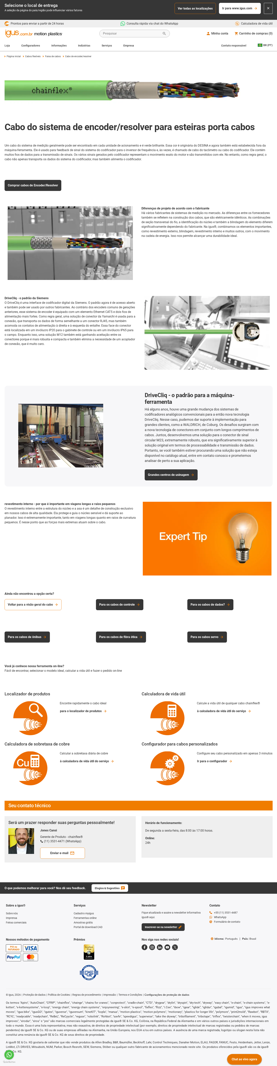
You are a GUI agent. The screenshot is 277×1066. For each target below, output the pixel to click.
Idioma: (226, 938)
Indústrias (84, 45)
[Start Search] (164, 33)
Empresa (128, 45)
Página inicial (14, 56)
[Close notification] (268, 8)
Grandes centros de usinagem (168, 475)
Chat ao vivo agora (244, 1059)
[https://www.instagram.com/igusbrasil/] (152, 947)
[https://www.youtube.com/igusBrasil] (167, 947)
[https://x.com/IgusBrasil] (175, 947)
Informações (59, 45)
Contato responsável (233, 45)
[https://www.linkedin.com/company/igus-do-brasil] (160, 947)
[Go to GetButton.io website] (9, 1062)
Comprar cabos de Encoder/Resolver (33, 185)
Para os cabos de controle (117, 604)
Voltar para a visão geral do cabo (30, 604)
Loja (7, 45)
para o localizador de (81, 711)
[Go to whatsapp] (9, 1055)
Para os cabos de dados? (208, 604)
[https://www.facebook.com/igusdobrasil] (144, 947)
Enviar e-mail (59, 853)
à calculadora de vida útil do (221, 711)
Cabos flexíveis (33, 56)
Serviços (107, 45)
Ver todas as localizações (195, 8)
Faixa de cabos (53, 56)
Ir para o (212, 761)
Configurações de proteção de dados (166, 994)
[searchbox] (131, 33)
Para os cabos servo (204, 637)
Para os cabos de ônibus (24, 637)
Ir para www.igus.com (237, 8)
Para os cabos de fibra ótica (118, 637)
